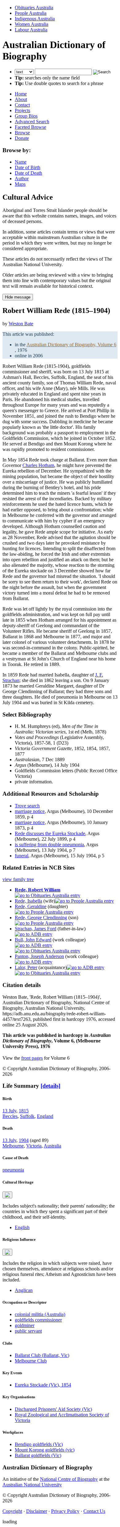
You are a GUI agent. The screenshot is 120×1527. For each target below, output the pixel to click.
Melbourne (13, 1145)
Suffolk (27, 1116)
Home (21, 93)
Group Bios (26, 116)
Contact (22, 105)
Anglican (24, 1290)
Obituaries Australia (34, 7)
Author (22, 178)
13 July (9, 1110)
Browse (22, 132)
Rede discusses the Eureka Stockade (50, 833)
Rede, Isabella (28, 901)
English (22, 1227)
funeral (21, 855)
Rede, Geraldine (30, 906)
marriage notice (30, 811)
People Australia (30, 13)
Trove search (27, 805)
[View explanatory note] (7, 1195)
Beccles (10, 1116)
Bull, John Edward (33, 939)
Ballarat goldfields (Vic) (38, 1455)
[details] (50, 1085)
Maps (20, 184)
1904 (24, 1140)
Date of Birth (27, 167)
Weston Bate (21, 323)
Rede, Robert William (37, 889)
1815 (24, 1110)
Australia (52, 1145)
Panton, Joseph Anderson (39, 956)
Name (20, 161)
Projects (22, 110)
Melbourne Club (31, 1360)
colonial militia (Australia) (40, 1314)
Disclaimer (36, 1511)
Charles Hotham (38, 465)
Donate (22, 138)
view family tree (18, 879)
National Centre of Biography (69, 1479)
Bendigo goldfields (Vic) (39, 1444)
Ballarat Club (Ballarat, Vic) (42, 1355)
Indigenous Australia (35, 18)
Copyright (12, 1511)
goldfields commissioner (38, 1319)
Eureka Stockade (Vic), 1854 (43, 1384)
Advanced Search (32, 121)
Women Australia (31, 24)
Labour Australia (31, 29)
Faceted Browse (30, 127)
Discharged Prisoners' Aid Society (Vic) (53, 1409)
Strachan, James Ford (35, 928)
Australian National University (32, 1484)
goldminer (24, 1325)
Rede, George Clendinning (41, 917)
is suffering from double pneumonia (49, 844)
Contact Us (94, 1511)
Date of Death (28, 173)
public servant (28, 1331)
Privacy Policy (65, 1511)
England (45, 1116)
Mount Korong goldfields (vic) (44, 1449)
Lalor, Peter (26, 967)
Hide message (17, 297)
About (21, 99)
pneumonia (13, 1169)
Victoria (34, 1145)
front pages (32, 1058)
